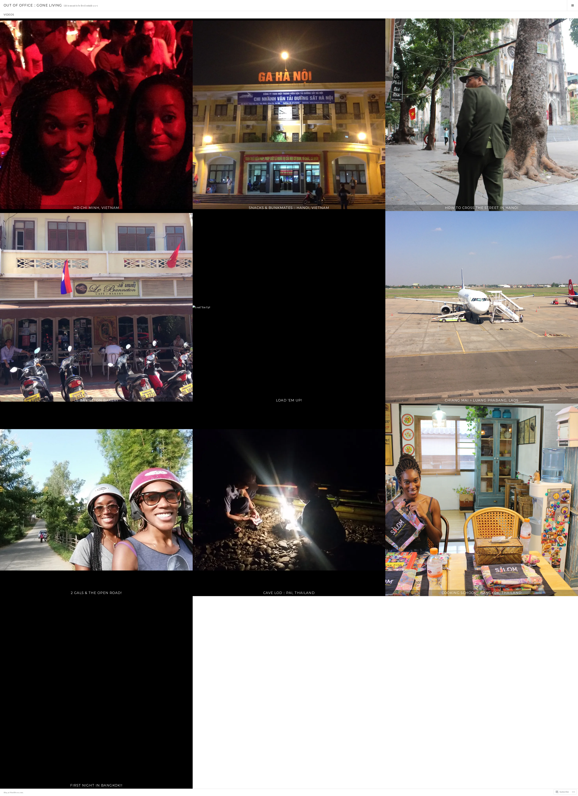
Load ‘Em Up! (289, 400)
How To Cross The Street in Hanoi (481, 208)
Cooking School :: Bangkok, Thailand (482, 593)
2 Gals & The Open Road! (96, 593)
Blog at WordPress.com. (13, 792)
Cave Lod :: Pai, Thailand (289, 593)
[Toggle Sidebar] (572, 5)
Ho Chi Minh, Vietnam (96, 208)
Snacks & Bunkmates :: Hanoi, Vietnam (289, 208)
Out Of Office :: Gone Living (33, 5)
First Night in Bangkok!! (96, 785)
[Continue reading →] (96, 115)
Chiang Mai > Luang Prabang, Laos (481, 400)
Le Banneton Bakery (96, 400)
